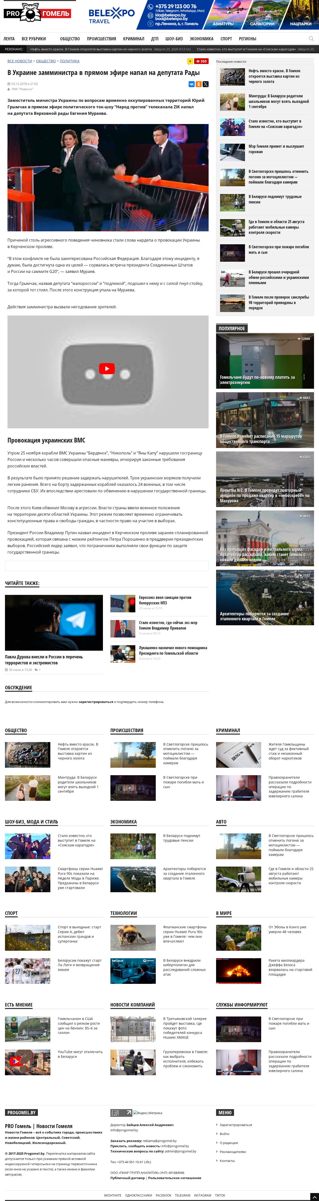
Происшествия (101, 39)
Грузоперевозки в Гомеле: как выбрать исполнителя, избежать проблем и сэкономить (185, 1058)
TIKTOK (220, 1195)
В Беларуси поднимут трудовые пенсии (275, 199)
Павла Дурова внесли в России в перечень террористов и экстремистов (44, 660)
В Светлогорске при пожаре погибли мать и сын (279, 249)
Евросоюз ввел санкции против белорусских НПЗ (165, 600)
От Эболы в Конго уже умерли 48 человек (287, 929)
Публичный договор (127, 1178)
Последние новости (231, 61)
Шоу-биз (174, 39)
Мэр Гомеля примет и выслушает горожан (276, 148)
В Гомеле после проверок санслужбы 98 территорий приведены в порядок (279, 302)
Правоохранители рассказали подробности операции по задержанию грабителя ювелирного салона (290, 787)
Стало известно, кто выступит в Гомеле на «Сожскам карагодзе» (246, 49)
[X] (206, 84)
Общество (70, 39)
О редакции (229, 1142)
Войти (224, 1134)
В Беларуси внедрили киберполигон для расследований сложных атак (184, 967)
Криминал (133, 39)
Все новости (19, 61)
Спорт (226, 39)
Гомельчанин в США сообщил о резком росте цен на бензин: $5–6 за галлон (79, 1025)
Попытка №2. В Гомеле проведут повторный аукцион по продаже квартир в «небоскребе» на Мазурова (265, 495)
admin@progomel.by (180, 1151)
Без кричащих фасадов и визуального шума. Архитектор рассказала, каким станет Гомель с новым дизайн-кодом (262, 554)
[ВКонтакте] (192, 84)
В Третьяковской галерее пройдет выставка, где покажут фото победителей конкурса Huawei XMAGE (185, 1028)
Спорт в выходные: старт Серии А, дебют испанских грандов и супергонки (79, 934)
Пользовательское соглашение (174, 1178)
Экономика (202, 39)
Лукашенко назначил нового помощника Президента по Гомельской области (173, 650)
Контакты (227, 1160)
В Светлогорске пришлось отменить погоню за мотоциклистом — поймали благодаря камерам (279, 177)
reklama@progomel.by (160, 1140)
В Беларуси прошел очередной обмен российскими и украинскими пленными (279, 277)
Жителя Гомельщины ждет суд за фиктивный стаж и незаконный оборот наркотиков (289, 751)
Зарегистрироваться (236, 1125)
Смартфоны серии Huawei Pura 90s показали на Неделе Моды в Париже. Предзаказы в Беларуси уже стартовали (80, 878)
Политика (70, 61)
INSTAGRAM (202, 1195)
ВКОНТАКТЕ (112, 1195)
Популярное (232, 328)
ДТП (155, 39)
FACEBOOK (163, 1195)
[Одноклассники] (199, 84)
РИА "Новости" (22, 89)
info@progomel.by (124, 1130)
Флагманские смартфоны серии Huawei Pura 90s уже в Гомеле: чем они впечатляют (185, 934)
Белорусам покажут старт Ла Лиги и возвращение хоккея (80, 965)
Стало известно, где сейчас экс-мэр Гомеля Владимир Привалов (168, 625)
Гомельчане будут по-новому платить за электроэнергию (257, 380)
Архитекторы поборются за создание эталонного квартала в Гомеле (254, 616)
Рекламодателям (233, 1151)
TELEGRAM (182, 1195)
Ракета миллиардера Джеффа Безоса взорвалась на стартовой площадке (290, 967)
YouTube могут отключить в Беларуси (80, 1054)
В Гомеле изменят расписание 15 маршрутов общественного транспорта (261, 439)
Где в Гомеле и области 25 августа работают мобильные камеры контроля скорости (276, 227)
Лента (9, 39)
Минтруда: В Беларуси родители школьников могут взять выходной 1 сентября (279, 101)
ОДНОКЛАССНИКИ (138, 1195)
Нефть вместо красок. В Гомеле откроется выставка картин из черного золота (91, 49)
